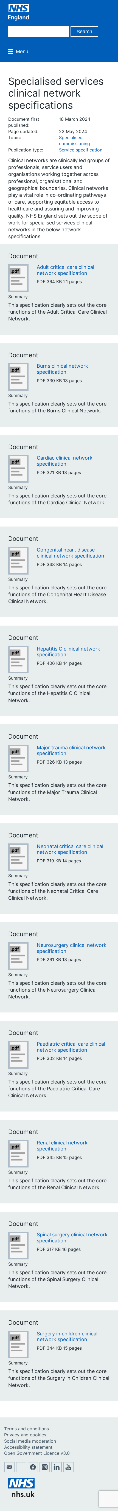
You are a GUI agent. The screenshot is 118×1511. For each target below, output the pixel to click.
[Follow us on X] (21, 1470)
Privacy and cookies (25, 1434)
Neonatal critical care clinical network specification (70, 849)
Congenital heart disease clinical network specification (70, 553)
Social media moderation (30, 1441)
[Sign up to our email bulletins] (9, 1470)
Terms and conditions (26, 1428)
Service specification (80, 150)
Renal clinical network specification (62, 1146)
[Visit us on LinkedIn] (56, 1470)
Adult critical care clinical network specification (65, 270)
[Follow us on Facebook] (33, 1470)
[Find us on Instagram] (45, 1470)
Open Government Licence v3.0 (37, 1453)
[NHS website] (21, 1495)
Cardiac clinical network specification (64, 461)
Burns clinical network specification (62, 369)
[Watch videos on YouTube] (68, 1470)
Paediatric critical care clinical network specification (71, 1047)
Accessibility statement (28, 1447)
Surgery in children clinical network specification (67, 1337)
